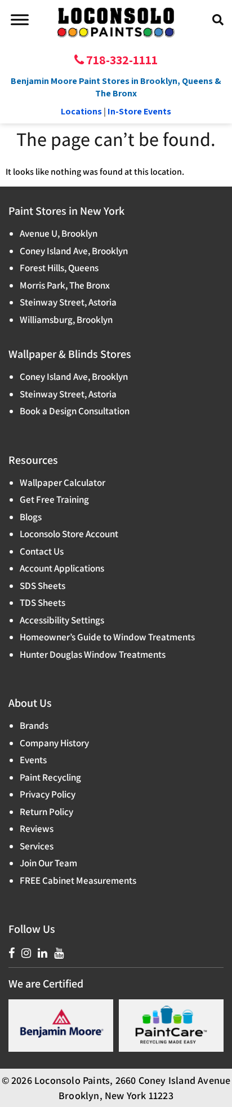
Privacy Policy (47, 794)
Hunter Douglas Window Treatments (93, 654)
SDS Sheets (42, 585)
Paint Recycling (50, 777)
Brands (34, 725)
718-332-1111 (121, 60)
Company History (54, 743)
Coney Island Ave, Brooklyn (74, 251)
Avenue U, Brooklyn (58, 233)
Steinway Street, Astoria (68, 302)
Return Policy (46, 811)
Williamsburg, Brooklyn (66, 319)
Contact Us (42, 551)
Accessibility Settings (62, 620)
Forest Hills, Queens (59, 268)
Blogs (31, 517)
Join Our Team (48, 863)
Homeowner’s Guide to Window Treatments (107, 637)
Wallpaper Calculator (62, 482)
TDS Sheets (42, 602)
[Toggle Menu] (20, 19)
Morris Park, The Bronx (65, 285)
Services (36, 846)
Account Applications (62, 568)
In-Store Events (139, 111)
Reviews (36, 828)
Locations (81, 111)
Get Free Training (54, 499)
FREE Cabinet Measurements (78, 880)
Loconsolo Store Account (69, 534)
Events (33, 760)
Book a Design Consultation (75, 411)
